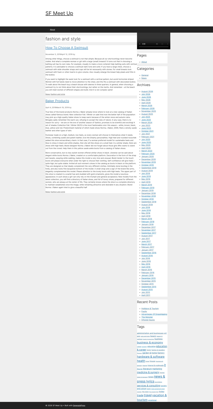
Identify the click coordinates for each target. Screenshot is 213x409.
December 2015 (148, 278)
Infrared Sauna (148, 320)
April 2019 (145, 182)
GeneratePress (79, 405)
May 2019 (145, 179)
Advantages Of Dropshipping (154, 314)
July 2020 (145, 139)
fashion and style (58, 94)
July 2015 (145, 292)
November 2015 (148, 281)
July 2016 (145, 258)
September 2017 (148, 233)
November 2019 (148, 162)
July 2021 (145, 134)
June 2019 (146, 176)
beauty (153, 336)
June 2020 (146, 142)
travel (148, 395)
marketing (157, 368)
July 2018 (145, 207)
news (150, 377)
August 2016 (147, 256)
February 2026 (148, 108)
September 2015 (148, 287)
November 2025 (148, 111)
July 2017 (145, 239)
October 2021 (147, 131)
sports (149, 389)
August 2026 (147, 91)
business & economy (150, 342)
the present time (153, 392)
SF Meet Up (59, 13)
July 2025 (145, 117)
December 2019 (148, 159)
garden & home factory (153, 353)
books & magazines (148, 339)
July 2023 (145, 125)
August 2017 (147, 236)
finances (139, 353)
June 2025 (146, 120)
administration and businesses (150, 333)
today (161, 391)
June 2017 (146, 241)
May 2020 (145, 145)
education (151, 346)
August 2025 (147, 114)
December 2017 (148, 227)
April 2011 (145, 295)
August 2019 (147, 171)
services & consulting (148, 385)
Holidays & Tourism (150, 308)
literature (147, 368)
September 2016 (148, 253)
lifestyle (139, 369)
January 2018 (147, 224)
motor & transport (142, 377)
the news (145, 392)
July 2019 (145, 173)
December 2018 (148, 193)
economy (144, 346)
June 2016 (146, 261)
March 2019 (146, 185)
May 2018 (145, 213)
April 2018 (145, 216)
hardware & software (151, 356)
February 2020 (148, 154)
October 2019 (147, 165)
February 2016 (147, 272)
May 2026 (145, 100)
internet (144, 365)
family (149, 350)
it (165, 365)
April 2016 (145, 267)
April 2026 (146, 103)
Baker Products (57, 101)
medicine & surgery (148, 372)
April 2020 (146, 148)
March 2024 (146, 122)
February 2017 (147, 247)
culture (139, 346)
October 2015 (147, 284)
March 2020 (146, 151)
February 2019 (147, 188)
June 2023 (146, 128)
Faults (144, 311)
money (162, 372)
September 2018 (148, 202)
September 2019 (148, 168)
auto (138, 336)
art (165, 333)
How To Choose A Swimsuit (66, 48)
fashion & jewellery (158, 350)
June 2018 (146, 210)
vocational (152, 400)
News (47, 94)
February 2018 (147, 222)
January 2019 (147, 190)
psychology (158, 382)
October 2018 (147, 199)
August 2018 (147, 205)
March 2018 (146, 219)
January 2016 (147, 275)
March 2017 (146, 244)
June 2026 (146, 97)
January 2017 (147, 250)
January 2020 (147, 156)
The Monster (147, 317)
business (159, 339)
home (147, 361)
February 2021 (147, 137)
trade (140, 395)
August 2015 (147, 289)
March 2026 (146, 105)
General (144, 75)
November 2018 (148, 196)
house (152, 361)
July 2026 (145, 94)
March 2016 (146, 270)
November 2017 (148, 230)
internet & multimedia (156, 365)
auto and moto (145, 336)
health (141, 360)
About (52, 29)
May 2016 (145, 264)
